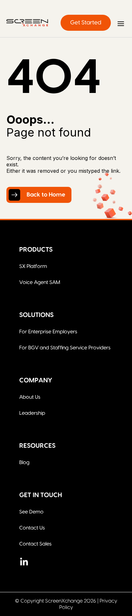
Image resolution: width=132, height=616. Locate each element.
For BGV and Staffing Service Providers (65, 347)
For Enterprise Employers (48, 331)
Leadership (32, 413)
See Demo (31, 511)
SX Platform (33, 266)
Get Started (85, 22)
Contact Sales (35, 543)
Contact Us (32, 527)
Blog (24, 462)
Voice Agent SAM (39, 282)
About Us (29, 397)
